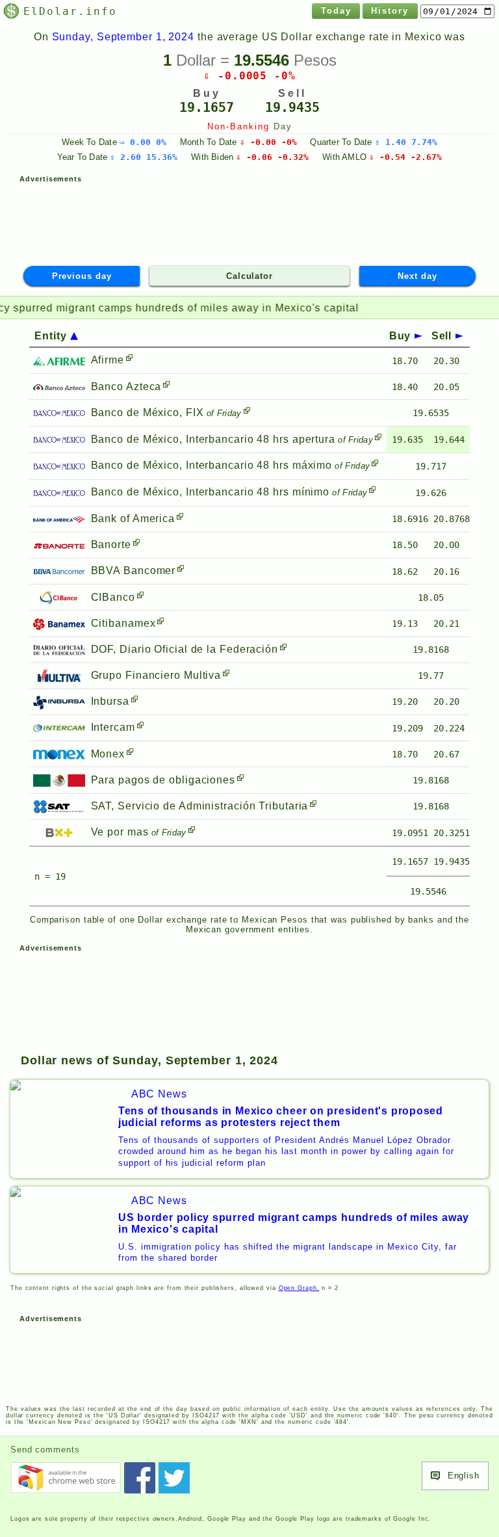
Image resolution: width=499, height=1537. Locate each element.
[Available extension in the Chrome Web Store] (65, 1477)
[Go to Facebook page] (139, 1477)
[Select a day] (457, 11)
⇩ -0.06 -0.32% (272, 157)
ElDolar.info (69, 11)
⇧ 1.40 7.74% (406, 142)
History (390, 11)
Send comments (45, 1449)
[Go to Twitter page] (174, 1477)
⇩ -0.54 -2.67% (405, 157)
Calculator (249, 276)
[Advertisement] (249, 218)
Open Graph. (299, 1288)
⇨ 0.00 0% (143, 142)
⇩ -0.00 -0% (268, 142)
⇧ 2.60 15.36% (143, 157)
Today (336, 11)
